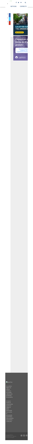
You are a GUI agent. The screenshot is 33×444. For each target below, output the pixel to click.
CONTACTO (23, 6)
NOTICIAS (13, 6)
